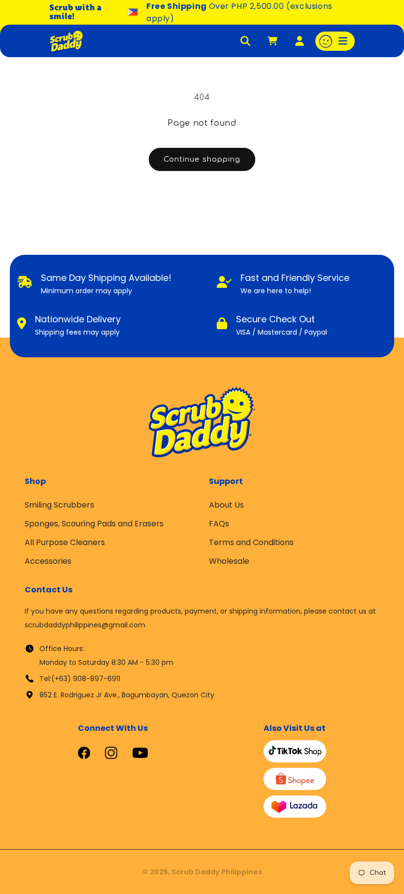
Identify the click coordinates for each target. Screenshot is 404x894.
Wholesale (229, 561)
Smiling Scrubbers (59, 505)
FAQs (219, 523)
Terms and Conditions (251, 542)
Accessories (48, 561)
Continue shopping (202, 159)
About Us (226, 505)
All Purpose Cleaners (65, 542)
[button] (335, 41)
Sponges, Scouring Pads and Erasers (94, 523)
